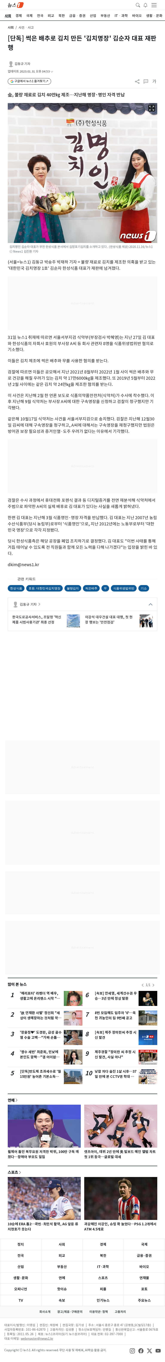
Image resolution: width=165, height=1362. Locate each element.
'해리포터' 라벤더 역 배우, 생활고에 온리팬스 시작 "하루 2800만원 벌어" (40, 998)
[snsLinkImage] (132, 1350)
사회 (11, 28)
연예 (11, 1100)
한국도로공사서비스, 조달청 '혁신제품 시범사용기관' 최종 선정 (36, 619)
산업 (20, 1267)
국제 (144, 1244)
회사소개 (44, 1312)
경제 (103, 1244)
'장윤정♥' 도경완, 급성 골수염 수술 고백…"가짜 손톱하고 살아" (41, 1037)
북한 (103, 1255)
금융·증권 (144, 1255)
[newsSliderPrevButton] (143, 985)
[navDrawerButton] (154, 5)
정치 (20, 1244)
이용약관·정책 (98, 1312)
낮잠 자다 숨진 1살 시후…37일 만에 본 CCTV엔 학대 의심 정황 (115, 1076)
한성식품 (16, 588)
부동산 (62, 1267)
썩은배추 (91, 588)
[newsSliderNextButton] (153, 985)
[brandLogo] (16, 5)
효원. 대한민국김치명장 (44, 588)
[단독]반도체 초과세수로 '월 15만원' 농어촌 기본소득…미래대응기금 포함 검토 (40, 1076)
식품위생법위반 (123, 588)
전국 (20, 1255)
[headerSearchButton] (138, 5)
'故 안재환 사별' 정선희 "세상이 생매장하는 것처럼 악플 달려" (40, 1018)
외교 (62, 1255)
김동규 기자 (22, 64)
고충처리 (120, 1312)
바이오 (144, 1267)
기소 (144, 588)
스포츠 (13, 1172)
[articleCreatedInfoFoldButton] (51, 72)
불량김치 (73, 588)
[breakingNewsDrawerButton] (145, 5)
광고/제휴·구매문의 (69, 1312)
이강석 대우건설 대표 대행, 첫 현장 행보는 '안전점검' (109, 619)
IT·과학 (103, 1267)
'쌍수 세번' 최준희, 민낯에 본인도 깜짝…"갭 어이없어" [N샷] (40, 1057)
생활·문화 (20, 1278)
